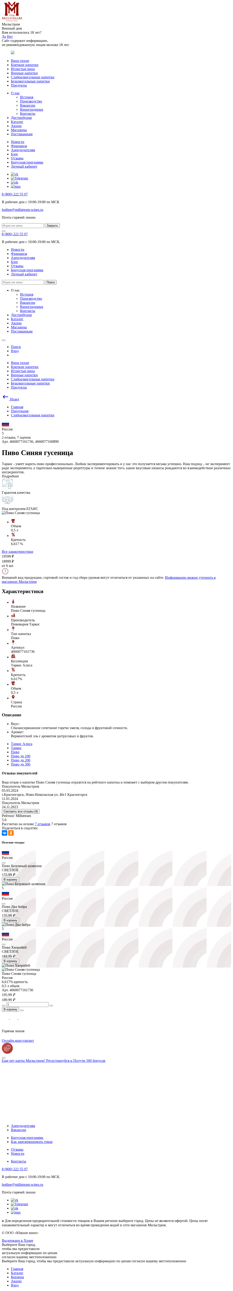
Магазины (19, 130)
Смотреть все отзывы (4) (21, 811)
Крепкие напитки (24, 65)
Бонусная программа (27, 162)
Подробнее (10, 476)
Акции (16, 126)
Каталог (17, 122)
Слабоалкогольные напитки (32, 77)
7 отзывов (42, 824)
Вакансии (27, 105)
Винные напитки (24, 73)
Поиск (51, 282)
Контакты (27, 113)
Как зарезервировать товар (32, 1142)
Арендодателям (23, 150)
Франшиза (19, 146)
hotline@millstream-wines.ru (22, 210)
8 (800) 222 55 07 (15, 194)
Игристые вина (23, 69)
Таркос (16, 748)
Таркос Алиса (21, 744)
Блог (14, 154)
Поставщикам (22, 134)
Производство (31, 101)
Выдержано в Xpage (17, 1240)
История (26, 97)
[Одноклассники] (11, 833)
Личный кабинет (24, 166)
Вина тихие (20, 61)
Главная (17, 1269)
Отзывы (17, 158)
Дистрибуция (21, 118)
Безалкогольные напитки (30, 81)
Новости (17, 142)
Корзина (17, 1277)
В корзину (10, 879)
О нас (15, 93)
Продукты (19, 85)
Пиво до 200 (20, 760)
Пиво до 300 (20, 764)
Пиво (15, 752)
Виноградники (31, 109)
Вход (15, 1285)
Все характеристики (17, 551)
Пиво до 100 (20, 756)
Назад (14, 399)
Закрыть (52, 225)
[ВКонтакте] (4, 833)
